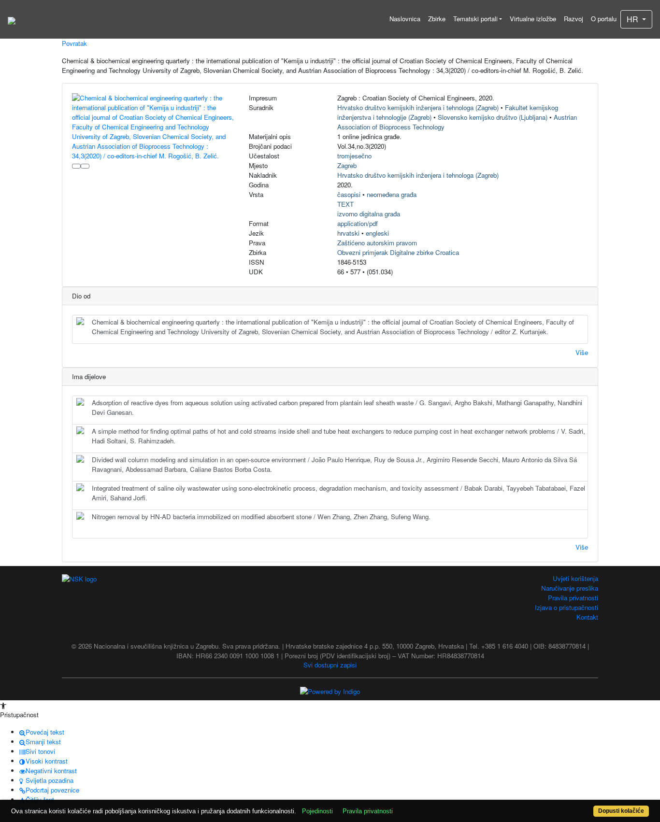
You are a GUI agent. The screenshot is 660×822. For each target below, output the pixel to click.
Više (581, 352)
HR (633, 19)
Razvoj (573, 18)
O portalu (604, 18)
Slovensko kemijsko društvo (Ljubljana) (492, 117)
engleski (377, 233)
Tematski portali (475, 18)
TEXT (345, 204)
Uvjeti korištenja (575, 578)
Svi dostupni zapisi (330, 664)
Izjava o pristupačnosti (566, 607)
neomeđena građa (391, 194)
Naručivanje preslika (569, 588)
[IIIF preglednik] (76, 166)
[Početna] (11, 19)
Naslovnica (404, 18)
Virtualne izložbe (533, 18)
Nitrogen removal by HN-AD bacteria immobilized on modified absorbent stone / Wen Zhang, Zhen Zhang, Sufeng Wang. (261, 516)
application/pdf (357, 223)
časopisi (348, 194)
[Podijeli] (85, 166)
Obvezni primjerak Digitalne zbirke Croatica (398, 252)
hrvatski (348, 233)
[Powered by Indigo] (330, 690)
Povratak (74, 43)
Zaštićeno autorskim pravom (377, 242)
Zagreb (347, 165)
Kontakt (587, 617)
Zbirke (436, 18)
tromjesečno (354, 155)
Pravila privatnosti (573, 597)
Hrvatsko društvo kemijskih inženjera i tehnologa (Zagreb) (418, 107)
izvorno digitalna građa (368, 213)
